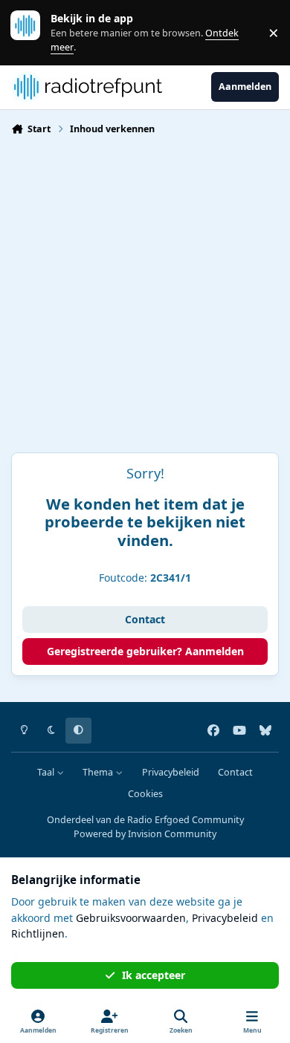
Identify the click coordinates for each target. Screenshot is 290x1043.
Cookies (145, 793)
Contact (145, 619)
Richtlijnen (38, 933)
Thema (99, 772)
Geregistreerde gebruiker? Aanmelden (145, 651)
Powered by (145, 834)
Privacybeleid (170, 772)
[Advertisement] (145, 300)
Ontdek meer (32, 32)
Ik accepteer (153, 975)
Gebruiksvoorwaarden (131, 918)
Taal (47, 772)
